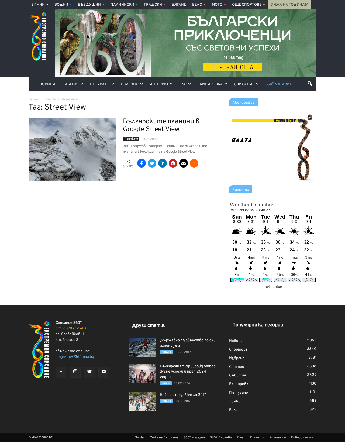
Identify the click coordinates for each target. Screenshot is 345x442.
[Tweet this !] (152, 163)
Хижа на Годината (290, 4)
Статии (236, 367)
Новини (47, 84)
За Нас (140, 438)
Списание (244, 84)
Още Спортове (246, 4)
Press (241, 438)
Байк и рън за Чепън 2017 (183, 395)
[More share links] (194, 163)
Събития (70, 84)
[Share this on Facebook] (141, 163)
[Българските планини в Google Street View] (72, 149)
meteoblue (273, 287)
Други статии (149, 325)
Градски (153, 4)
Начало (34, 99)
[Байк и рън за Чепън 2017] (142, 401)
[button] (309, 83)
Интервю (159, 84)
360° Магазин (278, 84)
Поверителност (303, 438)
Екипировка (210, 84)
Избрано (236, 358)
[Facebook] (61, 372)
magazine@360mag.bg (75, 357)
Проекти (257, 438)
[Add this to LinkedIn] (162, 163)
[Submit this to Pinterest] (173, 163)
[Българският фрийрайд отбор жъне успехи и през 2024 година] (142, 373)
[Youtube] (103, 372)
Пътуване (100, 84)
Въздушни (89, 4)
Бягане (179, 4)
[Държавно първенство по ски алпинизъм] (142, 347)
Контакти (277, 438)
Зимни (38, 4)
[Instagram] (75, 372)
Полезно (130, 84)
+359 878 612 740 (71, 328)
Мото (217, 4)
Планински (122, 4)
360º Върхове (221, 438)
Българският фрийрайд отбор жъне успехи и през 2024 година (188, 371)
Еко (183, 84)
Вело (197, 4)
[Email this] (183, 163)
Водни (61, 4)
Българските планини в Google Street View (161, 125)
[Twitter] (89, 372)
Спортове (238, 349)
